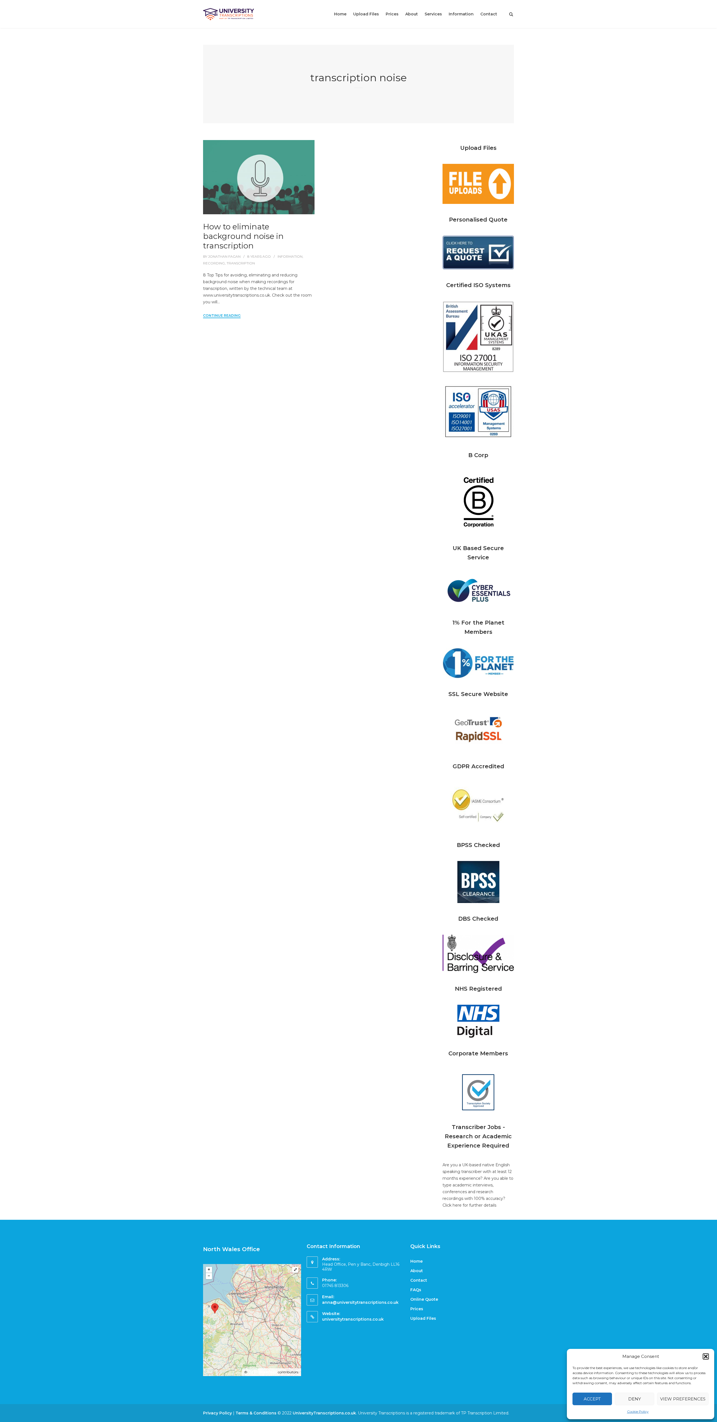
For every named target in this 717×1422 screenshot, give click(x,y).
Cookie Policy (638, 1411)
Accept (592, 1399)
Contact (488, 14)
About (411, 14)
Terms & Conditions (256, 1413)
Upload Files (366, 14)
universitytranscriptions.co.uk (353, 1319)
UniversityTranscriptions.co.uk (324, 1413)
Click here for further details (469, 1205)
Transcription (241, 263)
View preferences (683, 1399)
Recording (214, 263)
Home (340, 14)
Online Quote (424, 1299)
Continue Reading (222, 315)
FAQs (415, 1289)
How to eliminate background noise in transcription (243, 236)
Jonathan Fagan (224, 256)
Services (433, 14)
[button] (706, 1356)
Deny (634, 1399)
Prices (392, 14)
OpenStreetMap (262, 1372)
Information (461, 14)
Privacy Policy (217, 1413)
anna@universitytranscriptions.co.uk (360, 1302)
